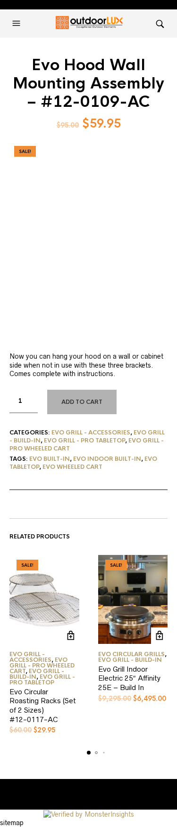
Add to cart (81, 402)
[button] (17, 23)
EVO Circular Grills (131, 654)
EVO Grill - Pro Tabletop (84, 440)
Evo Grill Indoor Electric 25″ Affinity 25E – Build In (129, 678)
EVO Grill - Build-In (36, 674)
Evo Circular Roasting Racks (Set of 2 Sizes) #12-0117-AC (42, 705)
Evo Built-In (49, 459)
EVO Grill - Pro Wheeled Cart (42, 665)
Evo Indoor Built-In (107, 459)
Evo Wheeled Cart (72, 467)
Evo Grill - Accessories (90, 432)
